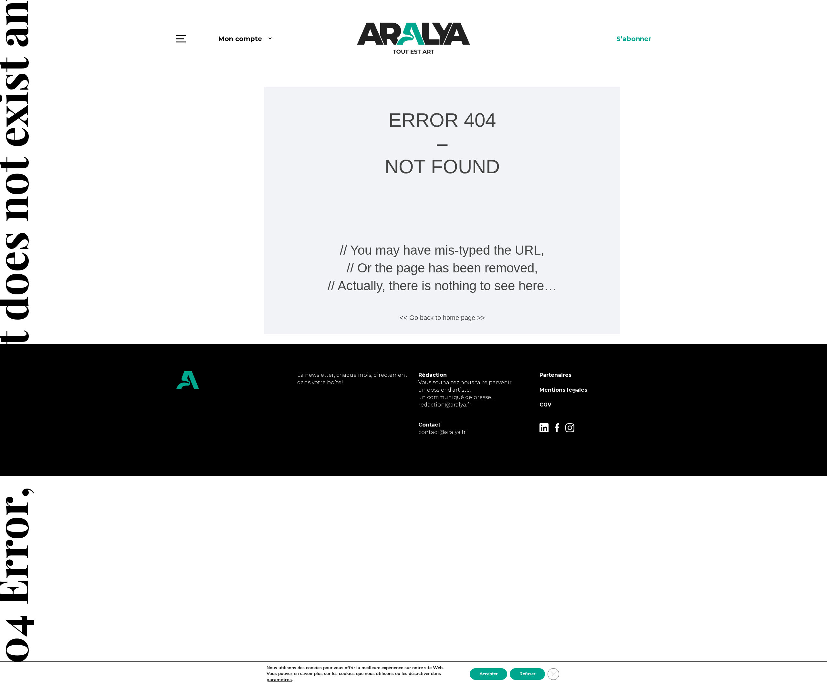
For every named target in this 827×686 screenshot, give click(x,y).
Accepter (488, 674)
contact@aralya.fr (442, 432)
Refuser (527, 674)
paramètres (279, 679)
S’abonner (633, 39)
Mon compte (240, 39)
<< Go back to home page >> (442, 317)
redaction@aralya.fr (444, 405)
